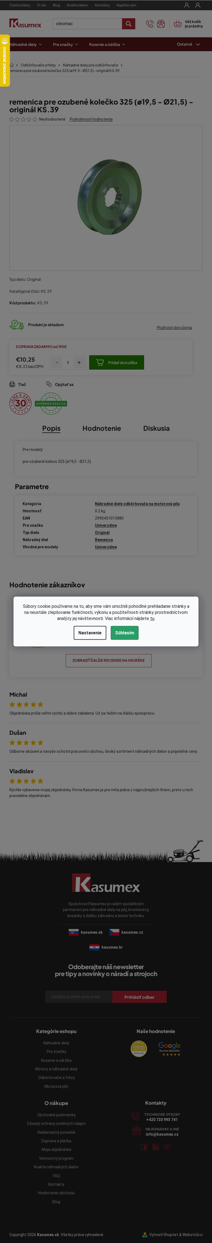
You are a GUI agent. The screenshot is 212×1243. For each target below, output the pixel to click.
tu (150, 618)
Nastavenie (87, 632)
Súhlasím (122, 632)
